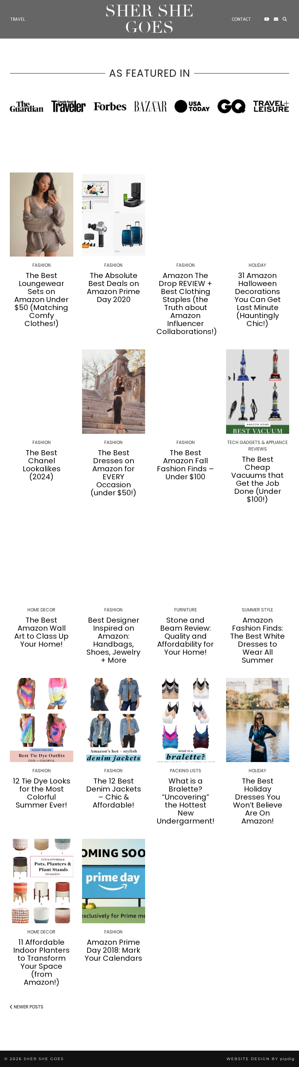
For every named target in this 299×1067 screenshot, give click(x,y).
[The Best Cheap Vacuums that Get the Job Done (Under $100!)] (258, 391)
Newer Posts (28, 1007)
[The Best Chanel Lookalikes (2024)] (41, 391)
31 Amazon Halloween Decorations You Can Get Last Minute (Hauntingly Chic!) (257, 299)
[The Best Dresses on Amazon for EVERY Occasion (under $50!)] (113, 391)
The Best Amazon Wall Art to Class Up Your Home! (41, 632)
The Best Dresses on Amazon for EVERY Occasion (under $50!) (113, 473)
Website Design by (260, 1058)
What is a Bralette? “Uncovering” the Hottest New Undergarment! (185, 801)
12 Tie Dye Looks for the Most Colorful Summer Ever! (41, 793)
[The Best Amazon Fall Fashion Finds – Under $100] (185, 391)
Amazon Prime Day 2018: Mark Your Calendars (113, 950)
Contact (241, 19)
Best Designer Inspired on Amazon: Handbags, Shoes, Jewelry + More (113, 640)
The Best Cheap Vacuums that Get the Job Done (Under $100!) (257, 479)
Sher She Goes (149, 19)
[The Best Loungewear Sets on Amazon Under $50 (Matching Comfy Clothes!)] (41, 214)
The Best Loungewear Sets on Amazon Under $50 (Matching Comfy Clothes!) (41, 299)
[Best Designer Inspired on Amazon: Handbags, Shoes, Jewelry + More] (113, 559)
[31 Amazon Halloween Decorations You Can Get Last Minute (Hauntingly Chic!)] (258, 214)
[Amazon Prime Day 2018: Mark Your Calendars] (113, 881)
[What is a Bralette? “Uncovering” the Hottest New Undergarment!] (185, 720)
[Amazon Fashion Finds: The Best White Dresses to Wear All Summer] (258, 559)
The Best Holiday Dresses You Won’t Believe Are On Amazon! (257, 801)
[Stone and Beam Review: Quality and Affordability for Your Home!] (185, 559)
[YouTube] (266, 19)
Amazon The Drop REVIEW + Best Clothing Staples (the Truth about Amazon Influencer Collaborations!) (186, 303)
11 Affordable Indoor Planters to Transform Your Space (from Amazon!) (41, 962)
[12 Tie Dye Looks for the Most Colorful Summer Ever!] (41, 720)
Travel (17, 19)
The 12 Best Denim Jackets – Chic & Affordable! (113, 793)
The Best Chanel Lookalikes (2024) (42, 465)
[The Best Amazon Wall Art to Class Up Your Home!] (41, 559)
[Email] (276, 19)
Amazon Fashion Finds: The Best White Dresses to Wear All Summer (257, 640)
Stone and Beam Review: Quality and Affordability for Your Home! (185, 636)
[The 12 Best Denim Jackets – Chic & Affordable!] (113, 720)
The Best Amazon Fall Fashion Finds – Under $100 (185, 465)
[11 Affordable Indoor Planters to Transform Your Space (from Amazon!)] (41, 881)
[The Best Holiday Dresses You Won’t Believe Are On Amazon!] (258, 720)
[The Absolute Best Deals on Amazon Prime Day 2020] (113, 214)
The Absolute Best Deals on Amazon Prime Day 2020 (113, 287)
